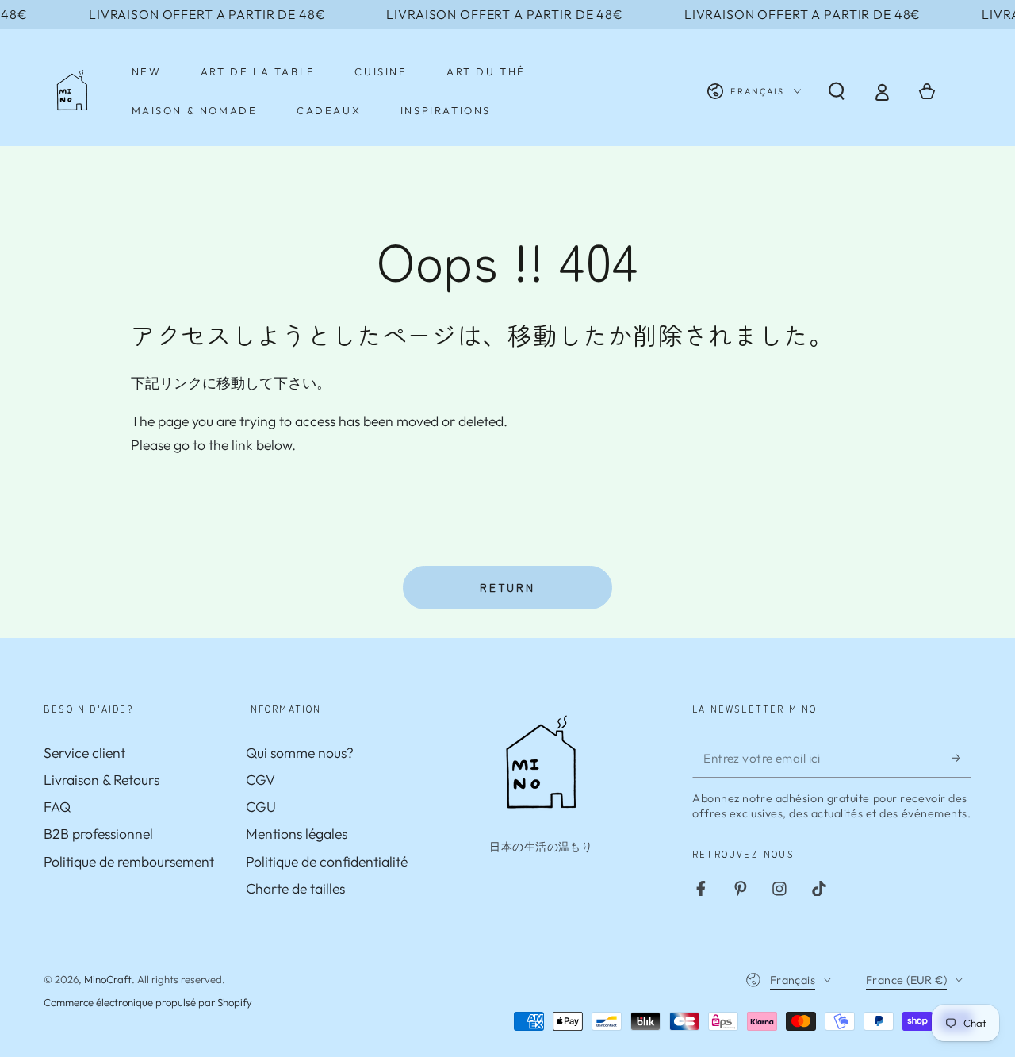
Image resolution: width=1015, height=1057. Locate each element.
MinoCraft (108, 979)
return (507, 587)
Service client (84, 753)
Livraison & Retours (101, 780)
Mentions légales (296, 833)
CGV (260, 780)
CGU (261, 807)
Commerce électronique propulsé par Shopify (148, 1002)
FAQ (57, 807)
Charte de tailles (295, 888)
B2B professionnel (98, 833)
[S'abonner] (961, 758)
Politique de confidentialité (327, 861)
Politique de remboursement (129, 861)
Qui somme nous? (300, 753)
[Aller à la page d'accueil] (72, 91)
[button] (836, 91)
